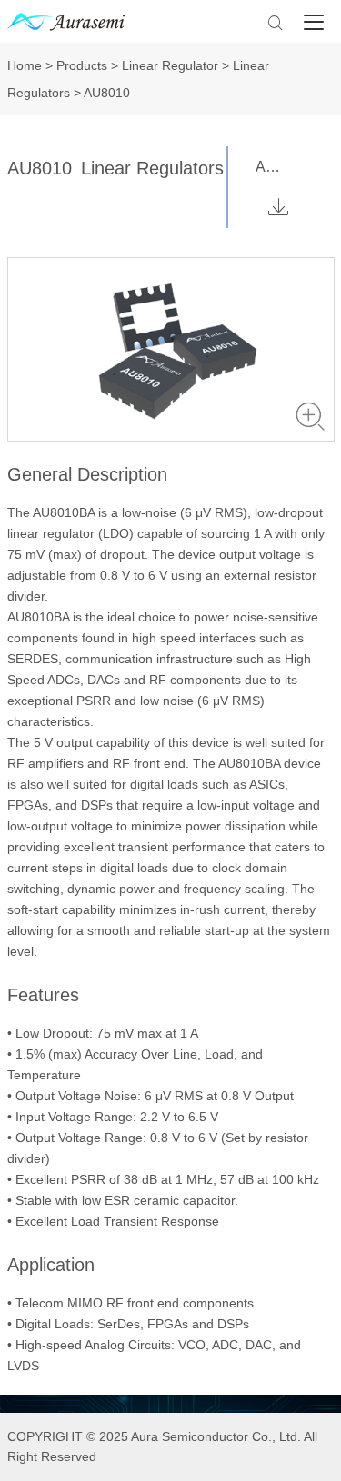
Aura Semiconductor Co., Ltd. (216, 1436)
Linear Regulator (170, 65)
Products (81, 65)
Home (24, 65)
